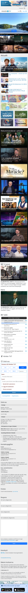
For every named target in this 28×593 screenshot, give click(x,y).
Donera (14, 392)
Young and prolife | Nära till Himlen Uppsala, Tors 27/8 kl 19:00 (12, 68)
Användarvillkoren (12, 540)
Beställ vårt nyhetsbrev (9, 384)
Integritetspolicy (15, 395)
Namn (2, 374)
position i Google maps (11, 481)
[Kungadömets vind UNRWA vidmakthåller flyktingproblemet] (7, 39)
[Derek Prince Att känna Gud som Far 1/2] (21, 39)
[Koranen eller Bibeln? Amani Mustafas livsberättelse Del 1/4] (21, 49)
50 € (5, 371)
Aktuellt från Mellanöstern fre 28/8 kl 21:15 (18, 84)
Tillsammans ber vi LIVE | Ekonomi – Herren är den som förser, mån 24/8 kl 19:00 (17, 80)
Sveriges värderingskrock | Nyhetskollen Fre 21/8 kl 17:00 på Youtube (17, 91)
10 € (14, 367)
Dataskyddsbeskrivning (6, 557)
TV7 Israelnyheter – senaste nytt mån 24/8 (18, 74)
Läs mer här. (15, 491)
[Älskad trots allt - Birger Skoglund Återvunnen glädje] (7, 49)
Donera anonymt (7, 389)
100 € (14, 371)
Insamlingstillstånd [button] (6, 395)
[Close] (26, 586)
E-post (3, 379)
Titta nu (14, 31)
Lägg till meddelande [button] (8, 386)
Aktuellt (4, 55)
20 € (22, 367)
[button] (14, 321)
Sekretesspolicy (4, 540)
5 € (5, 367)
